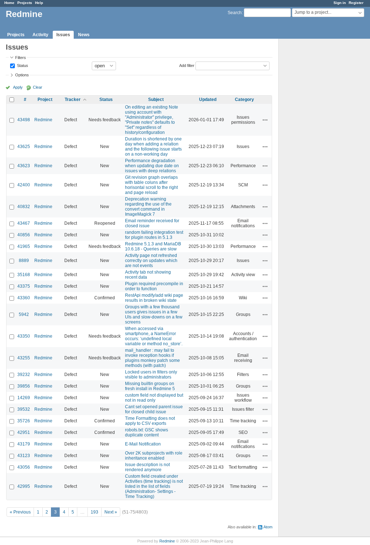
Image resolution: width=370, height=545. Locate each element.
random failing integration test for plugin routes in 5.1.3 (154, 235)
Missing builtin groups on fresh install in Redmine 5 (150, 386)
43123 (23, 455)
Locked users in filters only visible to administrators (151, 374)
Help (39, 3)
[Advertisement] (315, 152)
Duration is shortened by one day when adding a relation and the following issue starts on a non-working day (153, 146)
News (84, 34)
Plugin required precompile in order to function (154, 286)
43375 (23, 286)
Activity (40, 34)
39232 (23, 374)
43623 (23, 165)
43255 (23, 357)
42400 (23, 184)
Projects (24, 3)
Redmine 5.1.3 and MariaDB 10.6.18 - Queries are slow (153, 246)
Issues (63, 34)
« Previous (20, 512)
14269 (23, 397)
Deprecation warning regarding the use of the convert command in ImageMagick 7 (148, 207)
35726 (23, 420)
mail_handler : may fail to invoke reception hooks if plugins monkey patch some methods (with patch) (152, 358)
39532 (23, 409)
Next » (110, 512)
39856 (23, 386)
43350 (23, 336)
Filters (20, 57)
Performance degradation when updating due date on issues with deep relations (152, 165)
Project (45, 99)
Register (356, 3)
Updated (207, 99)
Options (22, 75)
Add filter (186, 65)
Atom (267, 527)
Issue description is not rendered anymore (147, 467)
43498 (23, 119)
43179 (23, 444)
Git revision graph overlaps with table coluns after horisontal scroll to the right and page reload (151, 185)
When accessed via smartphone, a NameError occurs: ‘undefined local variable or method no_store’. (153, 336)
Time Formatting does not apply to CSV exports (150, 421)
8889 (24, 260)
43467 (23, 223)
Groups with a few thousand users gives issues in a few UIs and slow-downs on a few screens (153, 314)
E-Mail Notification (143, 444)
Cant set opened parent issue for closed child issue (154, 409)
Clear (37, 87)
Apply (18, 87)
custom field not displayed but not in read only (154, 398)
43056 (23, 467)
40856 (23, 234)
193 (94, 512)
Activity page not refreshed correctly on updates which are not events (151, 260)
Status (22, 65)
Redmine (43, 119)
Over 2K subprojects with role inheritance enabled (153, 456)
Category (244, 99)
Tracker (73, 99)
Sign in (340, 3)
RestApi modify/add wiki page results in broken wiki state (154, 298)
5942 (24, 314)
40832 (23, 206)
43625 (23, 146)
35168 (23, 274)
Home (9, 3)
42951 (23, 432)
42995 (23, 486)
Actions (265, 120)
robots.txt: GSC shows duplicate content (146, 432)
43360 (23, 297)
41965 (23, 246)
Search (235, 12)
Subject (156, 99)
